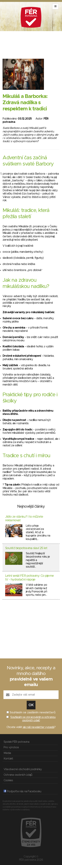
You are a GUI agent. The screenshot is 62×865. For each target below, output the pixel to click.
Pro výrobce (11, 747)
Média (7, 753)
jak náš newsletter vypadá (38, 727)
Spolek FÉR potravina (16, 741)
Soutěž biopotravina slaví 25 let (26, 548)
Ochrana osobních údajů (18, 774)
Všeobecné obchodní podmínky (23, 769)
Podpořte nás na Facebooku (23, 791)
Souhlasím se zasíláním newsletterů (32, 712)
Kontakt (8, 758)
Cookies (8, 780)
